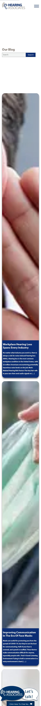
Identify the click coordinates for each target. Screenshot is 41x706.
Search (31, 55)
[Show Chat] (31, 704)
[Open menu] (36, 6)
